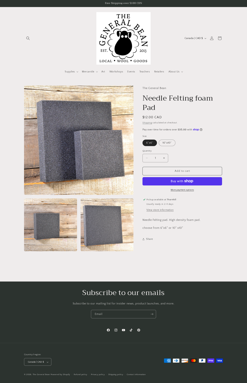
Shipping (147, 122)
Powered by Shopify (60, 375)
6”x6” (149, 142)
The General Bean (41, 375)
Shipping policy (115, 374)
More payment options (182, 190)
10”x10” (167, 142)
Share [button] (149, 238)
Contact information (136, 374)
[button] (28, 38)
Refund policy (80, 374)
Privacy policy (98, 374)
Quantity (147, 151)
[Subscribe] (152, 314)
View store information (160, 209)
